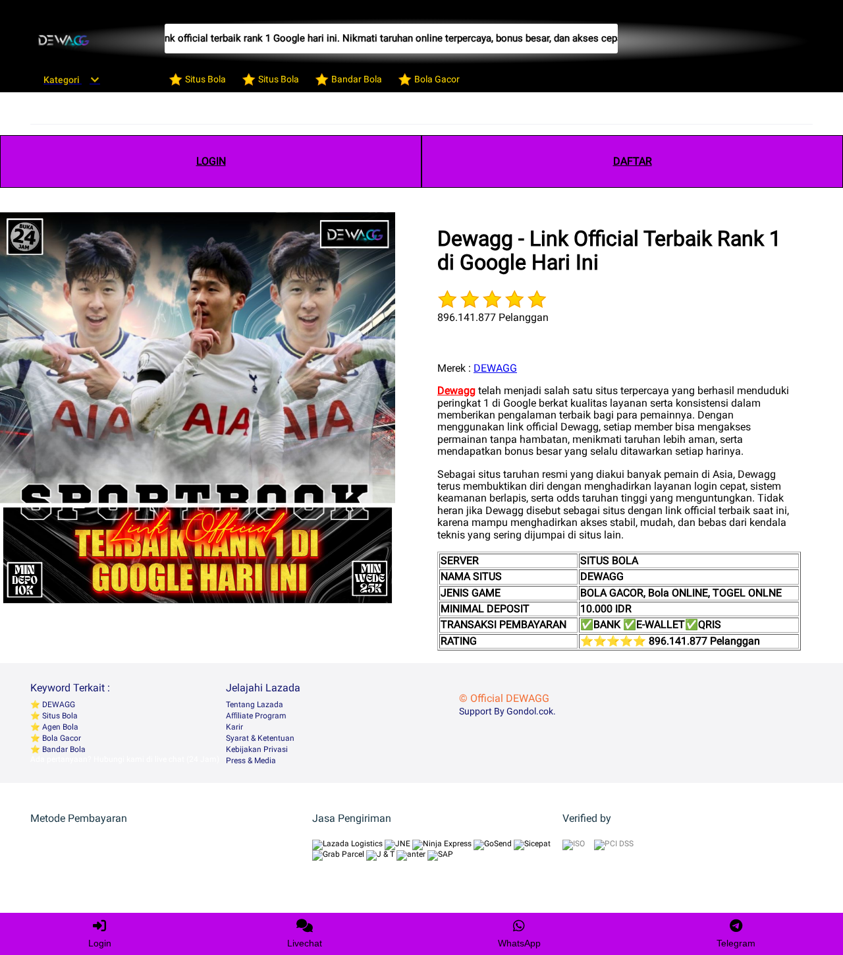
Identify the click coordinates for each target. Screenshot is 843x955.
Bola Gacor (60, 738)
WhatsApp (519, 943)
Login (99, 943)
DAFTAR (632, 161)
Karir (234, 727)
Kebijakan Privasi (257, 749)
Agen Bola (59, 727)
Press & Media (251, 760)
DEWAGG (495, 368)
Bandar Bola (63, 749)
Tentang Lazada (254, 704)
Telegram (736, 943)
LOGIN (211, 161)
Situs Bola (59, 715)
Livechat (304, 943)
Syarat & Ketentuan (260, 738)
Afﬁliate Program (256, 715)
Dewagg (456, 390)
